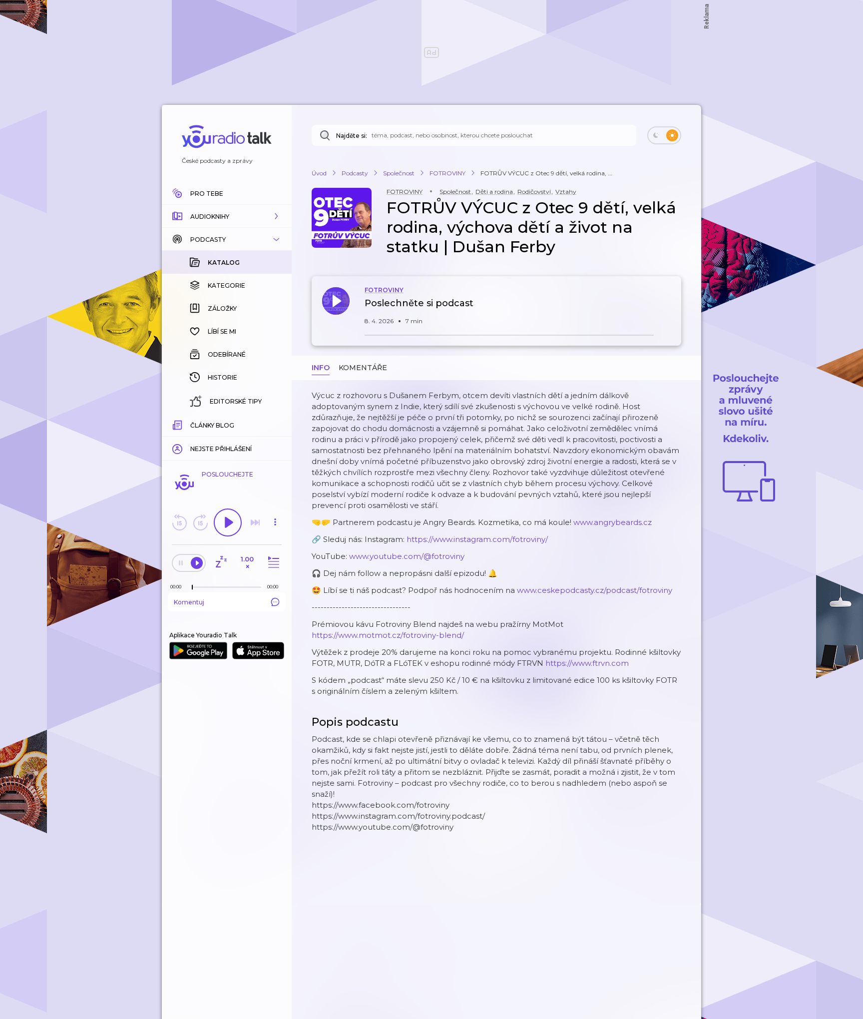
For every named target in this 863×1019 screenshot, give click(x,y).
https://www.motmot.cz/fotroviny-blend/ (388, 635)
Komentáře (363, 367)
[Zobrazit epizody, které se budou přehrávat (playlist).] (272, 562)
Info (321, 367)
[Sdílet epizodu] (671, 308)
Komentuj (189, 602)
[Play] (228, 522)
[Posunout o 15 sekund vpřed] (200, 522)
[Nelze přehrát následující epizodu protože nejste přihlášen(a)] (255, 522)
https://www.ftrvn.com (587, 663)
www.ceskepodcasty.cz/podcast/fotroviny (594, 590)
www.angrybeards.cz (612, 522)
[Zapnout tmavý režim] (664, 135)
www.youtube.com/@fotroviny (406, 556)
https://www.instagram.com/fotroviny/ (477, 539)
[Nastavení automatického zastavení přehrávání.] (221, 562)
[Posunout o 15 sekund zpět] (179, 522)
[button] (227, 216)
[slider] (192, 587)
